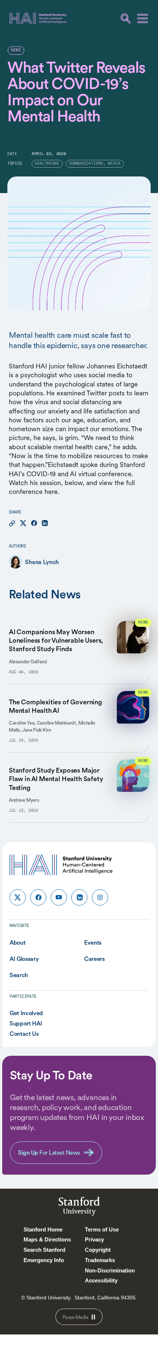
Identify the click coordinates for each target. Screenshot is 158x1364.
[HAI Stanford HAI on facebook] (38, 897)
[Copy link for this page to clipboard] (12, 523)
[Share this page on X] (23, 523)
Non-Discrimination (110, 1270)
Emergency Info (44, 1260)
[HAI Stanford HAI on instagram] (100, 897)
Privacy (94, 1239)
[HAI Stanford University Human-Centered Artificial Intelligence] (38, 18)
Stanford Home (43, 1229)
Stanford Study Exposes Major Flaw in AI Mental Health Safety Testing (56, 779)
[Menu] (142, 18)
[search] (126, 18)
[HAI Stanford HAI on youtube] (59, 897)
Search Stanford (44, 1250)
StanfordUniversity (79, 1207)
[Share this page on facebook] (34, 523)
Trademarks (100, 1260)
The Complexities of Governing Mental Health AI (55, 706)
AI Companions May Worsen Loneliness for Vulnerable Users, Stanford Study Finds (56, 640)
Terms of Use (102, 1229)
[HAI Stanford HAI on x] (18, 897)
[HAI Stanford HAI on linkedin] (79, 897)
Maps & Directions (47, 1239)
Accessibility (101, 1280)
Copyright (98, 1250)
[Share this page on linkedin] (45, 523)
